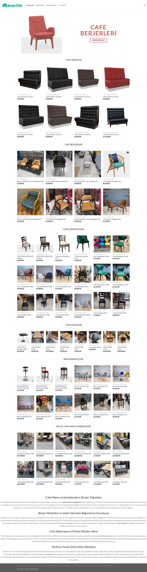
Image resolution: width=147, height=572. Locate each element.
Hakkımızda (40, 5)
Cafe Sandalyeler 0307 (120, 285)
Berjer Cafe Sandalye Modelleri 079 (29, 219)
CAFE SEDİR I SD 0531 (111, 97)
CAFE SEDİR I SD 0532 (25, 134)
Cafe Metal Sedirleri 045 (121, 454)
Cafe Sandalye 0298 (43, 315)
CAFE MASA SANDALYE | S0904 (44, 257)
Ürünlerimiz (51, 5)
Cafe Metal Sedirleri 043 (82, 454)
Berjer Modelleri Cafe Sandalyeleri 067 (87, 219)
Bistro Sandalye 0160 (62, 416)
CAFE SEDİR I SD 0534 (82, 134)
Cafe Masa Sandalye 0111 (62, 257)
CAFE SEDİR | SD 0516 (111, 134)
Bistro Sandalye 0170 (101, 415)
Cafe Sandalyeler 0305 (120, 256)
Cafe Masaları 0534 (50, 348)
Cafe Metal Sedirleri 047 (44, 482)
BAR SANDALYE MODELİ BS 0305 (23, 387)
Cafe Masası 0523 (95, 347)
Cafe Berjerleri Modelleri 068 (56, 219)
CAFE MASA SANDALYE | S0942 (25, 257)
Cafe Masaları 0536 (36, 348)
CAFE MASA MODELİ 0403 (22, 348)
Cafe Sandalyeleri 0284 (82, 315)
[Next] (141, 32)
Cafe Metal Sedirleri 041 (44, 454)
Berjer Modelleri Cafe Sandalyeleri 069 (30, 181)
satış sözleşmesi (39, 565)
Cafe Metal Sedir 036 (62, 482)
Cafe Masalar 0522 (79, 348)
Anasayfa (30, 5)
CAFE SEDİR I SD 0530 (82, 97)
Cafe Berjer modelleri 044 (112, 219)
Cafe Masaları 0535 (65, 348)
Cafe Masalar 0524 (107, 348)
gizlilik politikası (78, 565)
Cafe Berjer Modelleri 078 (112, 181)
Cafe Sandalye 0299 (62, 315)
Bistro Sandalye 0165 (24, 416)
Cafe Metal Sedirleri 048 (25, 454)
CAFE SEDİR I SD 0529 (53, 97)
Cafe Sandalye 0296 (24, 315)
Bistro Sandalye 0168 (120, 386)
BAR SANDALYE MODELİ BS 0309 (61, 387)
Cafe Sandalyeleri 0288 (25, 286)
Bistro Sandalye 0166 (81, 386)
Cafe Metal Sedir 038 (101, 482)
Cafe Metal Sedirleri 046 (25, 482)
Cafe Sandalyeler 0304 (101, 256)
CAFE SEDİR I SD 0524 (25, 97)
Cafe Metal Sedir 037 (81, 482)
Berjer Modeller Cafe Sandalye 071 (86, 181)
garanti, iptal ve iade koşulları (58, 565)
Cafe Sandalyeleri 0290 (63, 286)
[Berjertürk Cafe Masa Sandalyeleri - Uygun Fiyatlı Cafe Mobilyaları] (12, 5)
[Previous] (6, 32)
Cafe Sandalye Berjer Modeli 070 (57, 181)
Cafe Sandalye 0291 (81, 286)
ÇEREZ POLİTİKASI (92, 565)
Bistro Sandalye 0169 (81, 415)
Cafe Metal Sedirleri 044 (102, 454)
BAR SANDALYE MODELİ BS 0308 (42, 387)
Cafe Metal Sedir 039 (120, 482)
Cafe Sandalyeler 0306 (101, 285)
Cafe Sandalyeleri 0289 (44, 286)
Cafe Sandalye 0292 (100, 313)
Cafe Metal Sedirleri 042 (63, 454)
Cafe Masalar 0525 (122, 348)
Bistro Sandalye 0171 (120, 415)
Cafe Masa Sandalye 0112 (81, 257)
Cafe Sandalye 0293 (119, 313)
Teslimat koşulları (24, 565)
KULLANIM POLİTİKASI (106, 565)
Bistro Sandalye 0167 (101, 386)
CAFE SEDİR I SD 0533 (53, 134)
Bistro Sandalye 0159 (43, 416)
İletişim (62, 5)
